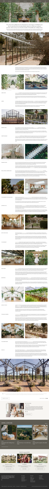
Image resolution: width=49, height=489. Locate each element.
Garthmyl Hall (26, 194)
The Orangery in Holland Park (4, 194)
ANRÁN (26, 90)
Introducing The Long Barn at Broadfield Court (40, 443)
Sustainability (18, 486)
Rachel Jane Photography (7, 230)
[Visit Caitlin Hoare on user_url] (25, 411)
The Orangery (26, 230)
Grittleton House (3, 230)
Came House (2, 90)
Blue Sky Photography (32, 302)
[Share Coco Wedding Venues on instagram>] (1, 479)
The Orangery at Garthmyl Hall (27, 394)
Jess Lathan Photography (31, 339)
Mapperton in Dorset (26, 393)
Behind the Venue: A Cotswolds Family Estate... (24, 443)
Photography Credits (24, 486)
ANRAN (5, 393)
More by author (28, 414)
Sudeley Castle (2, 302)
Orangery (34, 393)
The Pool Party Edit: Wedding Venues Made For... (7, 443)
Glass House (10, 393)
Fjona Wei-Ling (30, 125)
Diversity (14, 486)
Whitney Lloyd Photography (45, 21)
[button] (9, 1)
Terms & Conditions (4, 486)
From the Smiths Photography (9, 339)
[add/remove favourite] (1, 21)
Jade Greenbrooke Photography (31, 230)
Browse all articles (5, 398)
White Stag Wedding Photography (7, 90)
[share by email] (47, 398)
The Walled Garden (27, 302)
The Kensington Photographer (11, 194)
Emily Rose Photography (7, 125)
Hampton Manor (27, 125)
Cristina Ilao (6, 302)
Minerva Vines (2, 125)
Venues (2, 441)
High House (16, 268)
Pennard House (32, 167)
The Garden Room (3, 339)
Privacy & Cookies (9, 486)
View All (46, 423)
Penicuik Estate (26, 339)
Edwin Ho (28, 90)
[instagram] (45, 1)
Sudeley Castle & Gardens (12, 394)
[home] (4, 1)
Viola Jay (29, 194)
